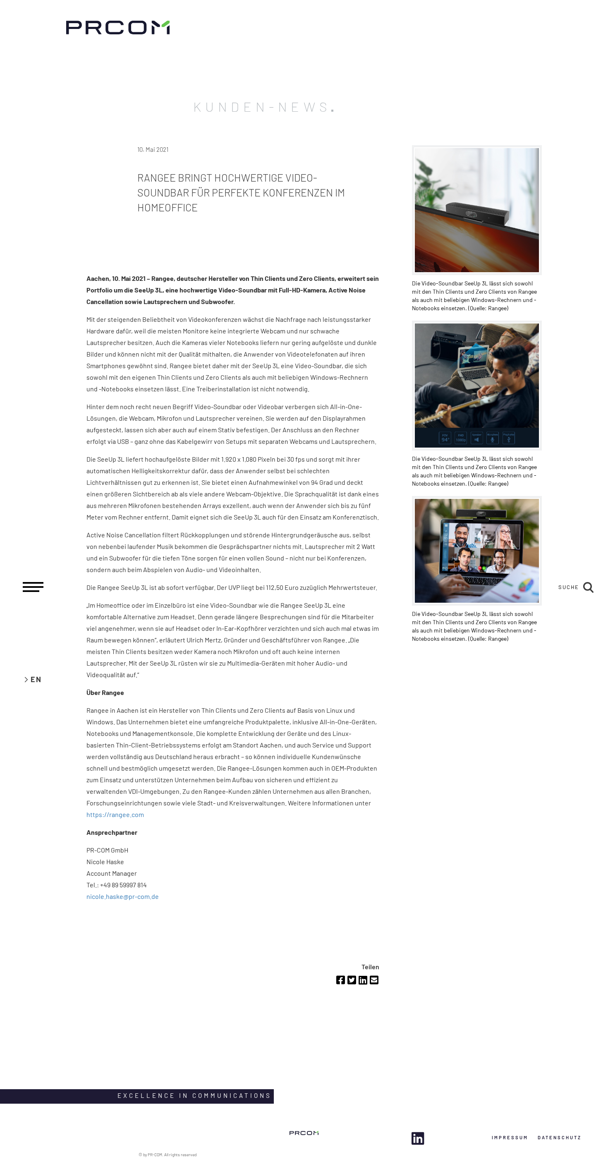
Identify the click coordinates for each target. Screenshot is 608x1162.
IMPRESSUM (510, 1137)
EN (36, 679)
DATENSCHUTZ (560, 1137)
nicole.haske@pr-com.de (122, 896)
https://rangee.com (115, 814)
